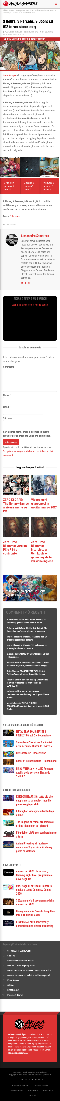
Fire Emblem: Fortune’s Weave (20, 960)
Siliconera (15, 216)
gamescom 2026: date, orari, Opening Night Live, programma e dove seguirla (34, 875)
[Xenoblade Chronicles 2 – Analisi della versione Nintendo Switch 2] (8, 745)
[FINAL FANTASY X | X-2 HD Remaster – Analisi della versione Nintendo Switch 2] (8, 772)
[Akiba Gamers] (20, 6)
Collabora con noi (20, 1085)
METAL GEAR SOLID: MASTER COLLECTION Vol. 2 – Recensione (33, 733)
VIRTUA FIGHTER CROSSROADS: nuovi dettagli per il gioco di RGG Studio (28, 694)
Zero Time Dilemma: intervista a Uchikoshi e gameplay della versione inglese (42, 551)
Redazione (48, 1090)
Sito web (7, 418)
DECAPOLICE (13, 990)
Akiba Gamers (8, 10)
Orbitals (10, 985)
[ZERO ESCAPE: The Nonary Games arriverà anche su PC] (16, 494)
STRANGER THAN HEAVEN (19, 951)
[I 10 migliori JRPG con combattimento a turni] (8, 836)
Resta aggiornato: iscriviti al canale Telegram (26, 39)
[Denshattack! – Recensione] (8, 756)
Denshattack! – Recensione (31, 753)
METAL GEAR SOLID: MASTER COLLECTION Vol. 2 (29, 970)
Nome (6, 395)
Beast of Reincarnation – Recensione (36, 761)
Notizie (30, 10)
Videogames (21, 10)
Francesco (11, 619)
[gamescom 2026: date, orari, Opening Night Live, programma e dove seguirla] (8, 874)
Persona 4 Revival (15, 995)
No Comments (47, 32)
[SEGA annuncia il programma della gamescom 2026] (8, 903)
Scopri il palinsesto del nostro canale (30, 304)
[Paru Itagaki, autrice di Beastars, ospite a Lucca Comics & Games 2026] (8, 889)
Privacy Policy (41, 1085)
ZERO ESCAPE (11, 224)
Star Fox (11, 955)
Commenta (8, 366)
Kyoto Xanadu (13, 980)
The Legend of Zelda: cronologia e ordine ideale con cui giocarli (35, 823)
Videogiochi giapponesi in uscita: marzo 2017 (44, 503)
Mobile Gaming (40, 10)
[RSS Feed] (22, 1079)
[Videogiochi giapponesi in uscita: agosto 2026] (30, 600)
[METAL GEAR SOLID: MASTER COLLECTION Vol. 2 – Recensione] (8, 735)
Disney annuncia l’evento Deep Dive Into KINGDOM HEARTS (35, 913)
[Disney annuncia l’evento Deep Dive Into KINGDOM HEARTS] (8, 914)
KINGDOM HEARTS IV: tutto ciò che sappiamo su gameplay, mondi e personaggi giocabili (34, 800)
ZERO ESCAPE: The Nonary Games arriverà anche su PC (16, 505)
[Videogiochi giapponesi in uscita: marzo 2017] (44, 494)
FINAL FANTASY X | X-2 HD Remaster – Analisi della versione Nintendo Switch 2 (36, 772)
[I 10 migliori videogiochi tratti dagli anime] (8, 814)
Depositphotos (41, 1072)
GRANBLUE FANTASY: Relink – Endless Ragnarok (28, 975)
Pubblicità (33, 1090)
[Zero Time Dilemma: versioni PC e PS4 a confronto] (16, 536)
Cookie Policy (16, 1090)
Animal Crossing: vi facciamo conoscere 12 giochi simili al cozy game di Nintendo (34, 847)
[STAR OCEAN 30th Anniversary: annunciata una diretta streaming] (8, 925)
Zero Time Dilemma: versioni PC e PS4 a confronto (15, 547)
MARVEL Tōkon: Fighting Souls (21, 965)
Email (6, 406)
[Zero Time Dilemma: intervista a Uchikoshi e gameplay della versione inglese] (44, 536)
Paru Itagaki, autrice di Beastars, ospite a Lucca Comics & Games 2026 (34, 889)
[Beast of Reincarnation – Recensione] (8, 764)
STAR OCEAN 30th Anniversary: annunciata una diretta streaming (34, 923)
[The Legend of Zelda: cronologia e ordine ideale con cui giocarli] (8, 825)
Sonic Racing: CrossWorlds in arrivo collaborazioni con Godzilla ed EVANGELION (27, 682)
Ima (8, 636)
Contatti (32, 1095)
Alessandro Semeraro (13, 32)
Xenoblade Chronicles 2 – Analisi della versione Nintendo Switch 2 (34, 744)
